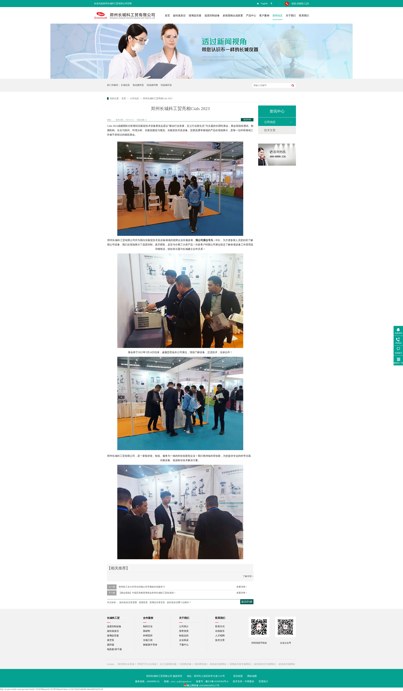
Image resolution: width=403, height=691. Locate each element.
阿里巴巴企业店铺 (146, 664)
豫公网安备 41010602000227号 (203, 685)
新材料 (146, 631)
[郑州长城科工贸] (124, 19)
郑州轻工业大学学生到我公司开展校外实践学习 (142, 587)
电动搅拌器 (138, 85)
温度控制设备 (114, 626)
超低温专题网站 (287, 664)
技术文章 (269, 130)
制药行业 (148, 626)
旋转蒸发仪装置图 (128, 602)
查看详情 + (241, 587)
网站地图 (252, 676)
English (264, 3)
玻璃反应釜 (113, 635)
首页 (124, 98)
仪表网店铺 (185, 664)
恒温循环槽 (152, 85)
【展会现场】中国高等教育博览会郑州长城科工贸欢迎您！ (147, 593)
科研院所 (148, 635)
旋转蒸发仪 (113, 631)
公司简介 (184, 626)
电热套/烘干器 (114, 649)
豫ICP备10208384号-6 (216, 681)
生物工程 (148, 640)
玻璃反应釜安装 (157, 602)
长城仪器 (125, 85)
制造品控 (184, 635)
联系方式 (220, 626)
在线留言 (220, 631)
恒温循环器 (166, 85)
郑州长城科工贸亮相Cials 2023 (157, 98)
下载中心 (184, 644)
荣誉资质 (184, 631)
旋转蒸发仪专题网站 (264, 664)
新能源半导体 (150, 644)
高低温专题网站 (218, 664)
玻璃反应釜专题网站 (240, 664)
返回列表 (247, 120)
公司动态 (134, 98)
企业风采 (184, 640)
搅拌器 (110, 644)
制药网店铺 (200, 664)
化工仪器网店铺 (168, 664)
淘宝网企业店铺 (126, 664)
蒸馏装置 (143, 602)
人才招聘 (220, 635)
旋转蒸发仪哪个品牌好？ (179, 602)
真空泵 (110, 640)
